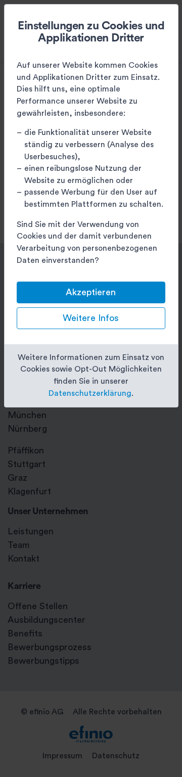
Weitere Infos (91, 318)
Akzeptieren (91, 292)
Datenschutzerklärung (90, 393)
